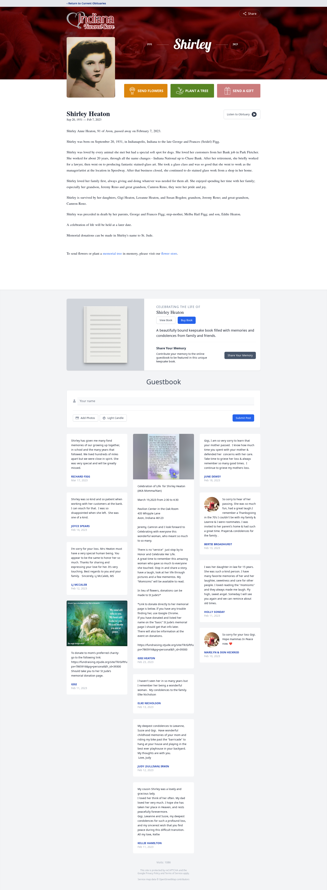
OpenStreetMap (167, 879)
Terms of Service (174, 873)
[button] (97, 623)
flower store (169, 253)
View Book (166, 320)
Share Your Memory (240, 355)
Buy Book (186, 320)
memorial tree (112, 253)
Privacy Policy (153, 873)
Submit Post (243, 418)
